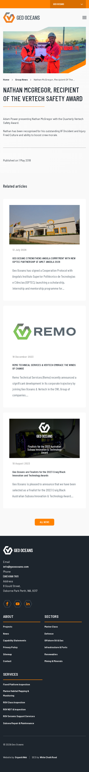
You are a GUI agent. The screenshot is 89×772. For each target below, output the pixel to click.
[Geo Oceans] (21, 17)
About (8, 616)
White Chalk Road (48, 757)
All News (44, 522)
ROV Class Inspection (14, 702)
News (6, 633)
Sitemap (7, 654)
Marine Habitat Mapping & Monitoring (16, 693)
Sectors (51, 616)
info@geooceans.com (16, 566)
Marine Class (51, 626)
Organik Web (21, 757)
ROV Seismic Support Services (19, 716)
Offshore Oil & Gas (53, 640)
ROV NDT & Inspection (14, 709)
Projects (7, 626)
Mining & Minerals (53, 661)
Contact (7, 661)
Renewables (51, 654)
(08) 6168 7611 (10, 576)
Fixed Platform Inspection (16, 684)
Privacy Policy (10, 647)
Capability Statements (14, 640)
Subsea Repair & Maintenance (18, 723)
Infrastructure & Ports (55, 647)
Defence (49, 633)
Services (10, 674)
